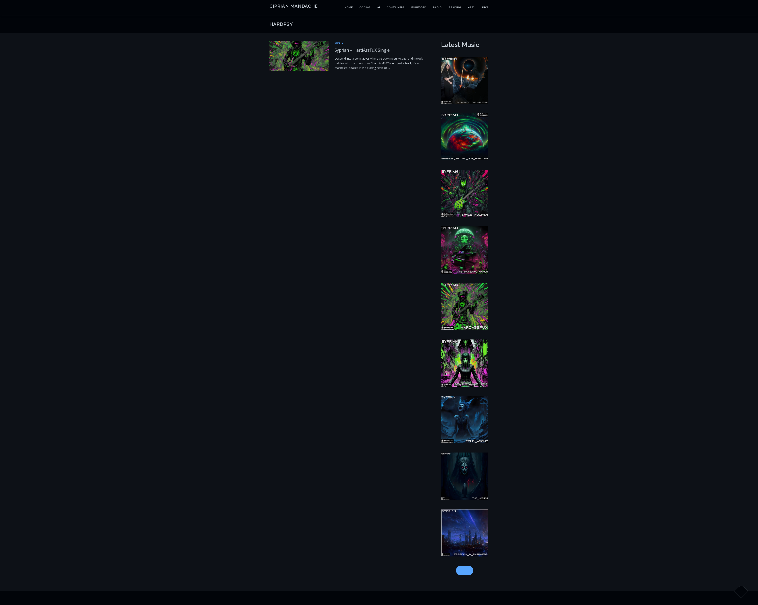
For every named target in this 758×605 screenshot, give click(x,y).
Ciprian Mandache (293, 6)
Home (349, 7)
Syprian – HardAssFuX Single (362, 50)
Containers (396, 7)
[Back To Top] (741, 591)
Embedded (418, 7)
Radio (437, 7)
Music (339, 42)
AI (378, 7)
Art (471, 7)
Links (485, 7)
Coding (365, 7)
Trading (454, 7)
